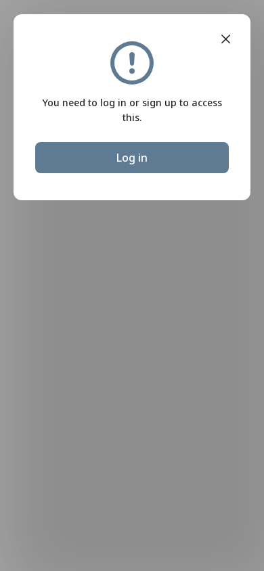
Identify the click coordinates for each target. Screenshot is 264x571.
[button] (226, 39)
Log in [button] (132, 157)
